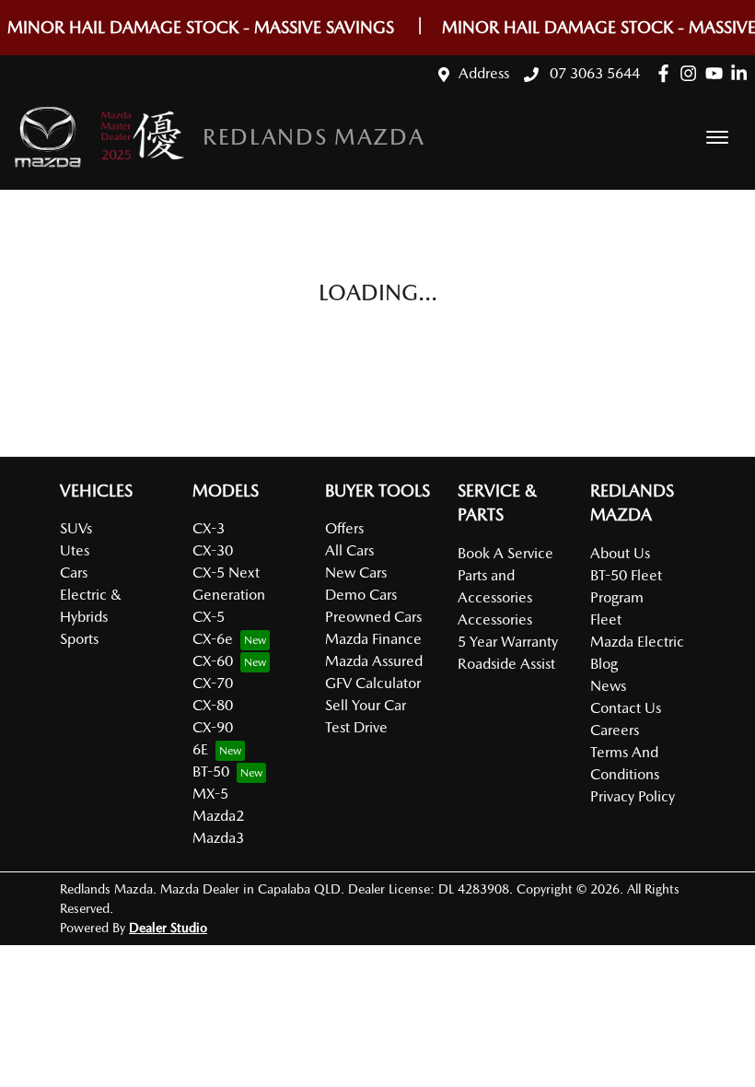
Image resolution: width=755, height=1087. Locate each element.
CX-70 (212, 683)
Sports (79, 639)
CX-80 (212, 705)
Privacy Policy (632, 796)
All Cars (349, 550)
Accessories (495, 619)
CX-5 (208, 616)
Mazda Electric (637, 641)
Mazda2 (218, 815)
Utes (74, 550)
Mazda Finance (373, 639)
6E (200, 749)
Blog (604, 663)
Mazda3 (218, 838)
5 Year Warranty (508, 641)
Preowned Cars (373, 616)
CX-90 (212, 727)
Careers (614, 730)
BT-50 (210, 771)
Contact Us (625, 708)
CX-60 (212, 661)
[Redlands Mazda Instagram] (692, 73)
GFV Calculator (373, 683)
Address (484, 73)
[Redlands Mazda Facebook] (667, 73)
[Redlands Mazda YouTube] (717, 73)
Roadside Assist (506, 663)
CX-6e (212, 639)
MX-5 (210, 793)
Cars (73, 572)
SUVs (76, 528)
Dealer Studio (168, 927)
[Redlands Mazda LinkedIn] (742, 73)
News (608, 686)
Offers (344, 528)
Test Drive (356, 727)
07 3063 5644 (593, 73)
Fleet (605, 619)
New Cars (356, 572)
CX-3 (208, 528)
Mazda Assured (374, 661)
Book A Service (505, 553)
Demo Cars (361, 594)
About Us (620, 553)
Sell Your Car (365, 705)
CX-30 (212, 550)
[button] (717, 137)
